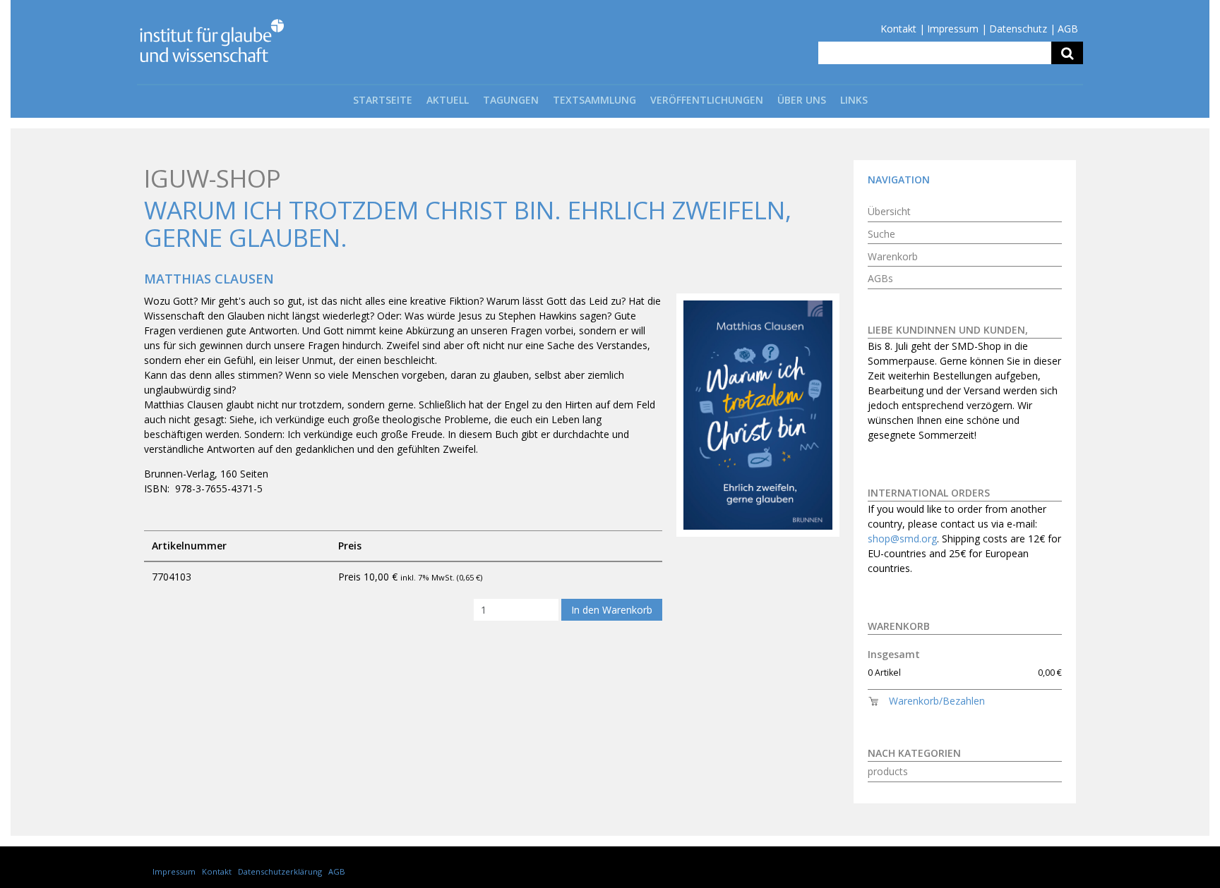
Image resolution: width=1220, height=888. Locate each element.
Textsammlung (594, 100)
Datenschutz (1018, 28)
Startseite (382, 100)
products (888, 771)
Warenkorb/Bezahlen (937, 700)
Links (854, 100)
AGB (1068, 28)
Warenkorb (893, 256)
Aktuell (447, 100)
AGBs (880, 278)
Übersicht (889, 211)
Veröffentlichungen (706, 100)
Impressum (953, 28)
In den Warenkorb (611, 609)
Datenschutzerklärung (280, 871)
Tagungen (511, 100)
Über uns (801, 100)
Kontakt (898, 28)
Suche (881, 234)
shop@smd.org (902, 538)
